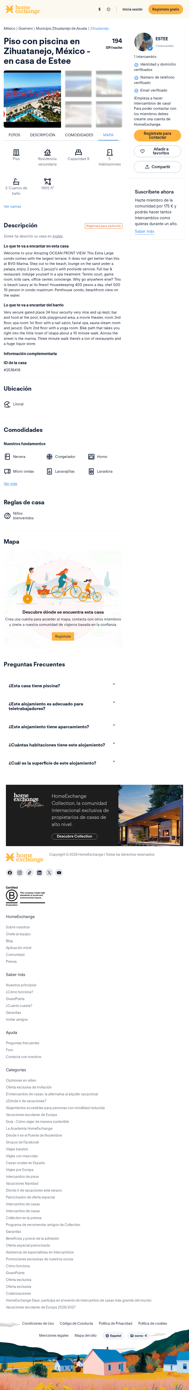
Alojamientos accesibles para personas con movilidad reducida (55, 1108)
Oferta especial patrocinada (28, 1245)
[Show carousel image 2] (109, 83)
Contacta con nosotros (23, 1057)
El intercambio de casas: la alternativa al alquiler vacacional (52, 1094)
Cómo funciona (18, 1266)
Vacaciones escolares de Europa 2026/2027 (41, 1307)
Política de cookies (152, 1323)
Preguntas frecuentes (22, 1043)
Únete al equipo (18, 934)
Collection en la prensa (24, 1218)
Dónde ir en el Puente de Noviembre (34, 1135)
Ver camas (12, 206)
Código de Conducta (76, 1323)
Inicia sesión (132, 9)
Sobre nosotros (18, 927)
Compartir (161, 167)
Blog (9, 941)
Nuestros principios (21, 985)
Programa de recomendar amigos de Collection (43, 1225)
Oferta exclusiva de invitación (29, 1087)
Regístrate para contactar (157, 135)
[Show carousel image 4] (109, 114)
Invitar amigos (17, 1019)
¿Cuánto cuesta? (19, 1006)
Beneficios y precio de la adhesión (32, 1238)
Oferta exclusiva (18, 1280)
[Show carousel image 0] (32, 99)
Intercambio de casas (23, 1204)
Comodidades (79, 135)
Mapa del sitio (85, 1335)
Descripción (42, 135)
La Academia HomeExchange (29, 1128)
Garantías (13, 1013)
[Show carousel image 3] (78, 114)
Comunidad (15, 955)
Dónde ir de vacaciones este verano (34, 1190)
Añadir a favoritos (161, 151)
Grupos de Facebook (22, 1142)
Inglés (57, 236)
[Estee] (144, 42)
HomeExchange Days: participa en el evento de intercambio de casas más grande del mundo (78, 1300)
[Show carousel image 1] (78, 83)
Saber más (144, 231)
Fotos (14, 135)
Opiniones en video (21, 1080)
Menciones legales (54, 1335)
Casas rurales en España (25, 1163)
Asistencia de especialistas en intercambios (40, 1252)
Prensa (11, 961)
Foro (9, 1050)
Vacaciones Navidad (22, 1183)
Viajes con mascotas (22, 1156)
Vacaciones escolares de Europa (31, 1115)
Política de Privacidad (115, 1323)
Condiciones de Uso (38, 1323)
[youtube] (59, 873)
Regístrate (63, 636)
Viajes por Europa (19, 1170)
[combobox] (113, 1336)
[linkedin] (39, 873)
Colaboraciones (18, 1293)
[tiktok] (29, 873)
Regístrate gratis (165, 9)
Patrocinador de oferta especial (30, 1197)
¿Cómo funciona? (19, 992)
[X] (49, 873)
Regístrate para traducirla (103, 226)
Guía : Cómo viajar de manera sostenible (37, 1122)
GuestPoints (15, 999)
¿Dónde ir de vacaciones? (26, 1101)
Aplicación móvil (18, 948)
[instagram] (20, 873)
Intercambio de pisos (22, 1177)
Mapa (108, 135)
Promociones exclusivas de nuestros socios (39, 1259)
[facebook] (10, 873)
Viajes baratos (17, 1149)
